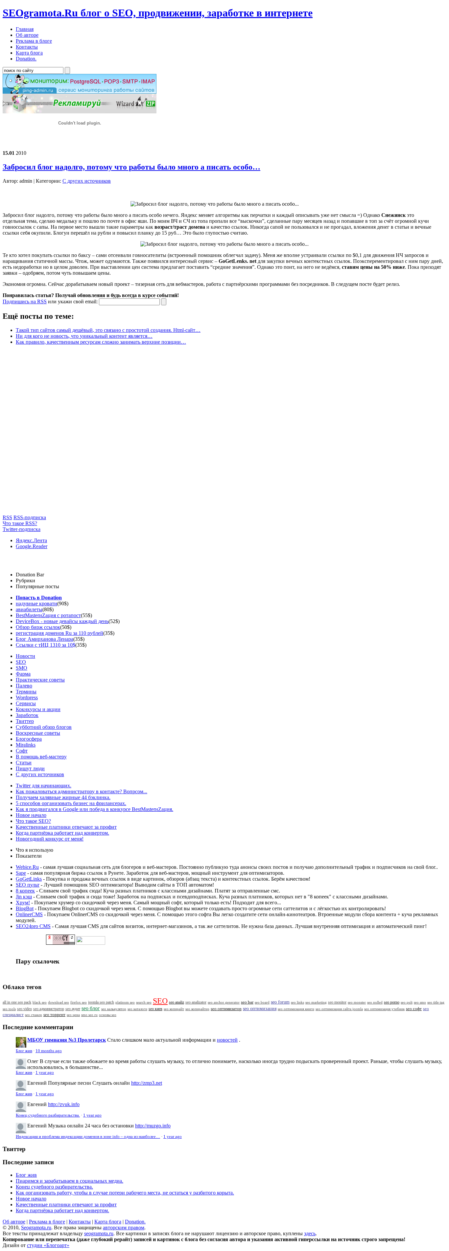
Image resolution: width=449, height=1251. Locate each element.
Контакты (80, 1221)
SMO (21, 668)
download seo (58, 1002)
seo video (24, 1009)
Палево (24, 685)
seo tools (9, 1009)
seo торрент (54, 1014)
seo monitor (337, 1002)
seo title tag (435, 1002)
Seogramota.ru (36, 1227)
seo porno (391, 1002)
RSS (7, 517)
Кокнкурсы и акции (38, 709)
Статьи (24, 762)
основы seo (107, 1015)
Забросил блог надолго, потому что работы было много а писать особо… (131, 167)
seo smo (420, 1002)
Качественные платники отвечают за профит (66, 827)
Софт (22, 750)
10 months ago (48, 1051)
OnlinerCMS (29, 914)
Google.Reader (31, 546)
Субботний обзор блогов (44, 727)
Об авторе (14, 1221)
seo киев (155, 1009)
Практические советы (40, 680)
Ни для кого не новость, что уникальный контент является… (84, 336)
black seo (40, 1002)
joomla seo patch (101, 1002)
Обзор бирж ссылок (38, 627)
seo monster (357, 1002)
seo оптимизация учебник (384, 1009)
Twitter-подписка (21, 529)
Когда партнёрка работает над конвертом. (62, 833)
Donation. (135, 1221)
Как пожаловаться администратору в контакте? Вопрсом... (81, 791)
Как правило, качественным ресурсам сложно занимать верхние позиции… (101, 342)
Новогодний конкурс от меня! (49, 839)
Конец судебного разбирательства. (48, 1115)
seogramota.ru (98, 1233)
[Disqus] (224, 432)
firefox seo (78, 1002)
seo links (297, 1002)
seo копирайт (174, 1009)
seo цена (73, 1015)
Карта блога (107, 1221)
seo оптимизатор (226, 1009)
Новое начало (31, 815)
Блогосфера (29, 739)
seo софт (414, 1009)
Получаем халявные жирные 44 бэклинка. (63, 797)
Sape (21, 873)
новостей (227, 1040)
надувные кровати (36, 603)
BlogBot (25, 908)
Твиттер (25, 721)
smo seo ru (89, 1015)
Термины (26, 691)
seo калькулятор (113, 1009)
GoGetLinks (29, 879)
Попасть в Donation (39, 597)
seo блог (91, 1008)
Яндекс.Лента (31, 540)
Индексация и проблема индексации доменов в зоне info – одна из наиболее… (88, 1136)
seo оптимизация (259, 1008)
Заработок (27, 715)
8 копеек (25, 890)
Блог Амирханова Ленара (44, 639)
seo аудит (72, 1009)
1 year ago (44, 1072)
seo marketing (316, 1002)
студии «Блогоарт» (48, 1245)
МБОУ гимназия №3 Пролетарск (66, 1040)
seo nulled (375, 1002)
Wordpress (27, 697)
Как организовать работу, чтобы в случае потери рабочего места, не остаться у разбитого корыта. (125, 1192)
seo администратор (48, 1009)
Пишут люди (30, 768)
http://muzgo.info (153, 1125)
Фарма (23, 674)
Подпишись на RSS (25, 301)
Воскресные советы (38, 733)
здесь (310, 1233)
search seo (144, 1002)
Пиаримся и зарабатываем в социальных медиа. (69, 1181)
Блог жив (24, 1051)
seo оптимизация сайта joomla (339, 1009)
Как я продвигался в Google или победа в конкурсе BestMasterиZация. (94, 809)
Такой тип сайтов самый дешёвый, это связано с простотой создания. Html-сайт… (108, 330)
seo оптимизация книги (296, 1009)
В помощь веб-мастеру (41, 756)
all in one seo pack (17, 1002)
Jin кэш (24, 896)
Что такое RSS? (20, 523)
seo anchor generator (224, 1002)
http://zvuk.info (64, 1104)
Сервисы (26, 703)
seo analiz (176, 1002)
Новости (25, 656)
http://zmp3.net (146, 1083)
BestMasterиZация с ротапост (48, 615)
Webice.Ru (27, 867)
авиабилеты (29, 609)
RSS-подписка (29, 517)
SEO (21, 662)
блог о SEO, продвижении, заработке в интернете (158, 13)
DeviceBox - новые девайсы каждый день (62, 621)
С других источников (86, 181)
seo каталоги (137, 1009)
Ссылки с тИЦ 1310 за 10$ (45, 645)
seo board (262, 1002)
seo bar (247, 1002)
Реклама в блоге (47, 1221)
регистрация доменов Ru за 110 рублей (59, 633)
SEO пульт (27, 885)
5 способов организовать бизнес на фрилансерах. (71, 803)
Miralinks (25, 745)
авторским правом (123, 1227)
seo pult (407, 1002)
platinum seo (125, 1002)
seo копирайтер (197, 1009)
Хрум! (23, 902)
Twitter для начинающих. (43, 785)
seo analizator (195, 1002)
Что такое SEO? (33, 821)
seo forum (280, 1002)
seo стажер (33, 1015)
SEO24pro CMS (33, 926)
